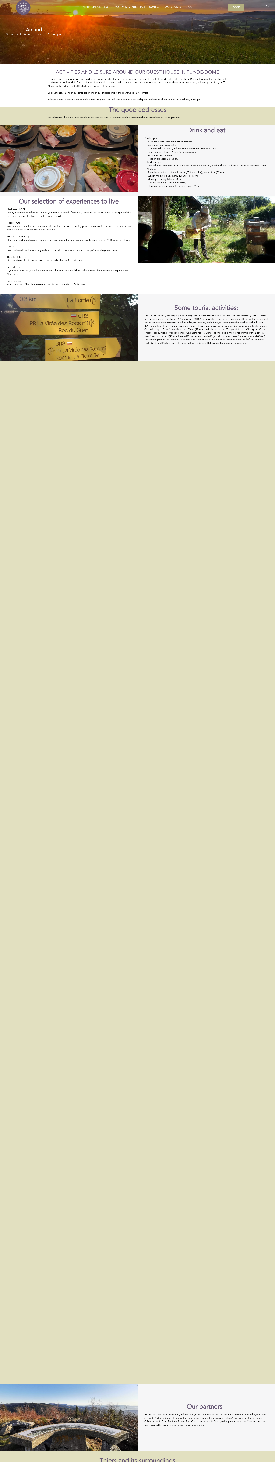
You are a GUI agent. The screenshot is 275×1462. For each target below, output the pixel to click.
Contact (155, 7)
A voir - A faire (173, 7)
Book (236, 7)
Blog (189, 7)
